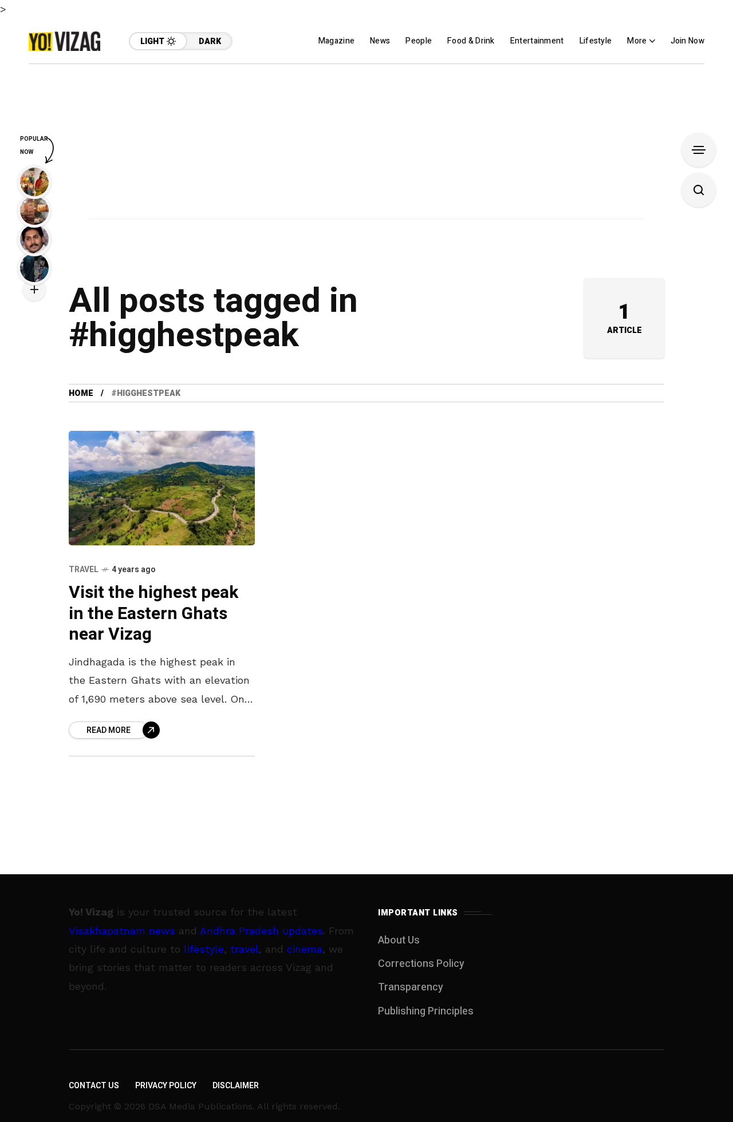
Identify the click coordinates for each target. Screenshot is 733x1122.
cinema (304, 949)
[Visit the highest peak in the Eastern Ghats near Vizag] (162, 488)
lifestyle (204, 949)
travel (244, 949)
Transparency (410, 987)
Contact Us (94, 1086)
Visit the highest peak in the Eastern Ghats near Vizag (153, 613)
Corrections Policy (421, 964)
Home (81, 393)
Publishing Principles (426, 1011)
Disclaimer (235, 1086)
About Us (399, 940)
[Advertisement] (366, 144)
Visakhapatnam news (122, 931)
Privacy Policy (165, 1086)
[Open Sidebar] (698, 150)
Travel (83, 570)
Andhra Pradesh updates (261, 931)
